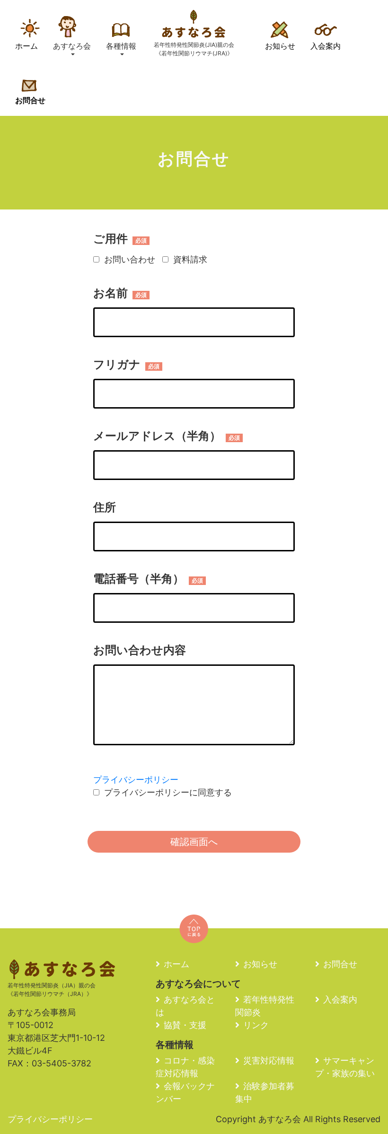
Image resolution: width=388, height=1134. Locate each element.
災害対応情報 (268, 1060)
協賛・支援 (185, 1025)
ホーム (26, 46)
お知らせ (280, 46)
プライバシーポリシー (135, 780)
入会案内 (325, 46)
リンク (256, 1025)
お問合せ (30, 100)
